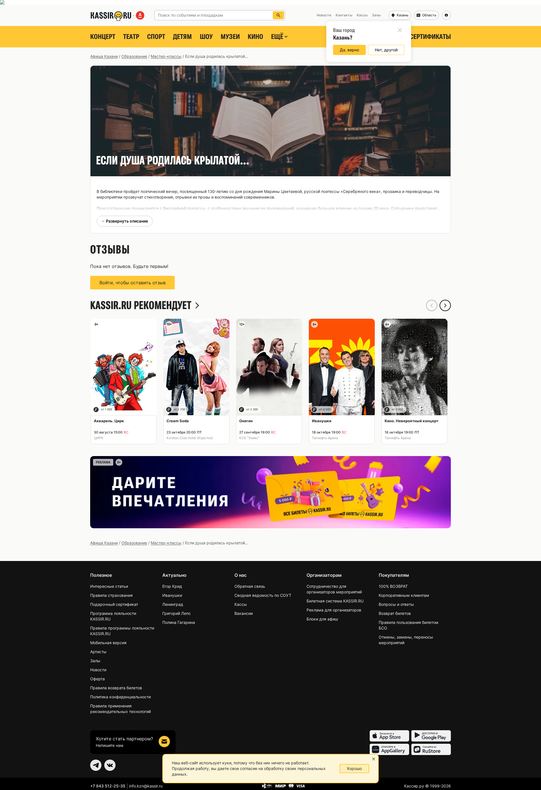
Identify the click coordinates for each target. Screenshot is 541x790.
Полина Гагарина (178, 622)
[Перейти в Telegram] (95, 765)
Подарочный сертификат (114, 604)
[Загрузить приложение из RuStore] (431, 749)
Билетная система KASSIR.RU (335, 600)
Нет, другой (386, 49)
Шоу (206, 37)
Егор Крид (172, 586)
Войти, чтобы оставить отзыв (132, 282)
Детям (182, 37)
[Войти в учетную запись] (446, 15)
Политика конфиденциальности (120, 696)
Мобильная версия (108, 642)
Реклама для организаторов (334, 610)
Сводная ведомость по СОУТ (262, 595)
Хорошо (354, 768)
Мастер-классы (166, 56)
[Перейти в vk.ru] (110, 765)
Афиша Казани (104, 56)
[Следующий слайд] (445, 305)
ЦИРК (98, 438)
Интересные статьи (109, 586)
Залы (95, 660)
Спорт (156, 37)
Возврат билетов (395, 613)
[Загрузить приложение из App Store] (389, 735)
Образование (134, 56)
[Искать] (278, 15)
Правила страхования (111, 595)
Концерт (102, 37)
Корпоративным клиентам (404, 595)
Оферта (97, 678)
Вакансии (243, 613)
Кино (255, 37)
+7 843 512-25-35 (107, 786)
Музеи (230, 37)
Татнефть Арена (325, 438)
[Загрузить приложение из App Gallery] (389, 749)
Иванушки (172, 595)
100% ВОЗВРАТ (393, 586)
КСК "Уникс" (249, 438)
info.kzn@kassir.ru (146, 786)
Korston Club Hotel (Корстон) (190, 438)
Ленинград (172, 604)
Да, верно (349, 49)
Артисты (98, 651)
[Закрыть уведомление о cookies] (373, 758)
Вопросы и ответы (396, 604)
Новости (98, 669)
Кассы (240, 604)
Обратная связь (249, 586)
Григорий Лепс (176, 613)
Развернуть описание (127, 221)
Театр (131, 37)
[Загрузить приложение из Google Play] (431, 735)
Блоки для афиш (322, 619)
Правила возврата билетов (116, 687)
